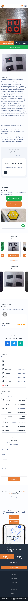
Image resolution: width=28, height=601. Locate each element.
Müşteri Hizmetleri (7, 556)
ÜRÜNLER (14, 589)
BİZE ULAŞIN (14, 593)
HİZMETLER (14, 582)
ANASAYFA (14, 575)
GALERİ (14, 586)
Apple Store (15, 517)
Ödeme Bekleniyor (20, 404)
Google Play (15, 521)
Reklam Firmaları (16, 496)
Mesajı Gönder (14, 479)
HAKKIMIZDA (14, 578)
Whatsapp (20, 556)
